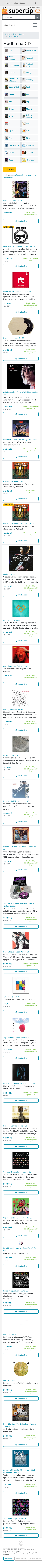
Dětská (11, 153)
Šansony (29, 80)
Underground (14, 65)
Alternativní (30, 160)
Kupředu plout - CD (11, 574)
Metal (11, 116)
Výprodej (9, 169)
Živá (10, 51)
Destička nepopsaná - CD (13, 338)
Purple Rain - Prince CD (13, 200)
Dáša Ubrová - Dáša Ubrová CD (16, 952)
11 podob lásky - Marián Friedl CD (17, 1038)
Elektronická (14, 145)
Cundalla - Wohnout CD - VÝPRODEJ (18, 524)
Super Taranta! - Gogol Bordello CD (17, 1218)
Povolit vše (8, 1558)
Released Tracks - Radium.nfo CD (17, 291)
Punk (11, 102)
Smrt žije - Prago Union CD (14, 1518)
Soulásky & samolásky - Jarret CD (17, 1172)
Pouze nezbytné (21, 1558)
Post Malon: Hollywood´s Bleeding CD (19, 1083)
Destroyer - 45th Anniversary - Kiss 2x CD (20, 440)
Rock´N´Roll (14, 87)
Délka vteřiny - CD (11, 755)
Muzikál (29, 109)
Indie (28, 123)
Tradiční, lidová (29, 65)
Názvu (6, 178)
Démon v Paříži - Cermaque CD (16, 801)
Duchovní (30, 145)
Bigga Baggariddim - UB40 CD (15, 1291)
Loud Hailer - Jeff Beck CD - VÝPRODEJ (19, 246)
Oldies (11, 109)
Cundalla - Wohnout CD (13, 482)
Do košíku (22, 221)
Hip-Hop (12, 131)
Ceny (29, 175)
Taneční (12, 72)
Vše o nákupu (19, 3)
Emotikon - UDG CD (11, 620)
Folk (10, 138)
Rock (28, 87)
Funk (28, 131)
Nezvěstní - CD (9, 1334)
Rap (27, 94)
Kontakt (9, 3)
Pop (27, 102)
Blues (11, 160)
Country (29, 153)
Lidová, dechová (29, 116)
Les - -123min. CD (10, 1380)
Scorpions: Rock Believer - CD (15, 666)
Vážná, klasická (12, 58)
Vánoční (29, 58)
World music (31, 51)
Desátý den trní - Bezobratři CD (16, 709)
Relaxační (12, 94)
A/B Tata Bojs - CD (11, 997)
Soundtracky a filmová (14, 79)
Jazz (10, 123)
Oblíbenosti (18, 175)
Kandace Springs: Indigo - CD (15, 1126)
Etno (28, 138)
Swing (28, 72)
